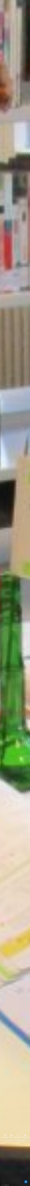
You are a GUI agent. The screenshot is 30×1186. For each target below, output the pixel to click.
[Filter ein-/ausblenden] (26, 1182)
